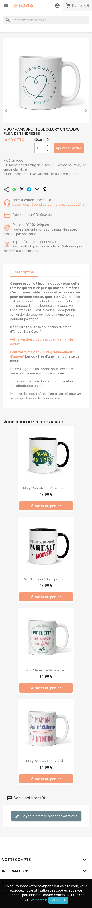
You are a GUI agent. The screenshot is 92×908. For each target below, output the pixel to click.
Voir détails (39, 900)
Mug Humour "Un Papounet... (46, 579)
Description (24, 272)
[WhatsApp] (14, 189)
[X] (21, 189)
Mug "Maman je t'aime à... (46, 761)
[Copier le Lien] (44, 189)
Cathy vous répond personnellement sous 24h (48, 204)
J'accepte (58, 900)
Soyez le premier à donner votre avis (49, 816)
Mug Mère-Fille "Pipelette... (46, 670)
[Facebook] (29, 189)
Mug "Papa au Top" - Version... (46, 488)
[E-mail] (37, 189)
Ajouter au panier (68, 148)
